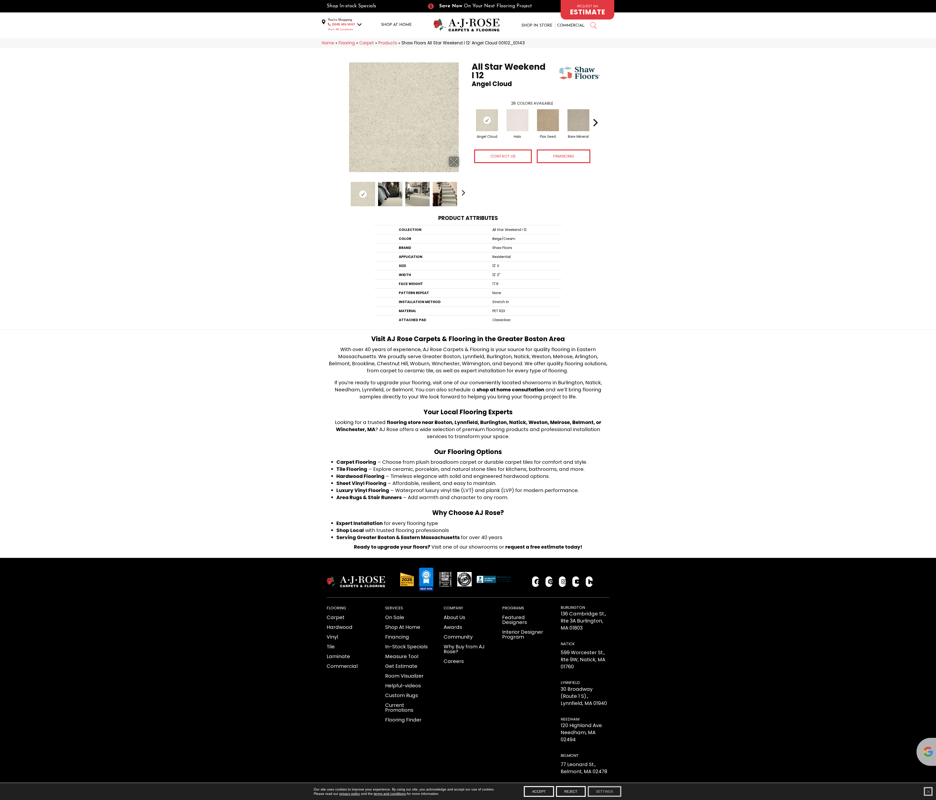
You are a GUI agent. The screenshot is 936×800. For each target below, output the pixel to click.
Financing (563, 156)
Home (328, 43)
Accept (539, 791)
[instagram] (562, 581)
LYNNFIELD (570, 682)
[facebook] (535, 581)
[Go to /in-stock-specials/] (372, 6)
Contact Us (503, 156)
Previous (345, 191)
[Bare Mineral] (578, 120)
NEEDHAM (570, 719)
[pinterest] (549, 581)
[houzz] (589, 581)
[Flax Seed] (548, 120)
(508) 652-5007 (343, 24)
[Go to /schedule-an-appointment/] (587, 10)
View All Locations (340, 29)
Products (387, 43)
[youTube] (575, 581)
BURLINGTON (573, 607)
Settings (604, 791)
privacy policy (349, 794)
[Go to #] (593, 26)
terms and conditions (390, 794)
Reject (570, 791)
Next (461, 191)
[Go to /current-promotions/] (484, 6)
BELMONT (570, 755)
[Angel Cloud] (487, 120)
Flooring (347, 43)
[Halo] (517, 120)
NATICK (568, 644)
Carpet (366, 43)
